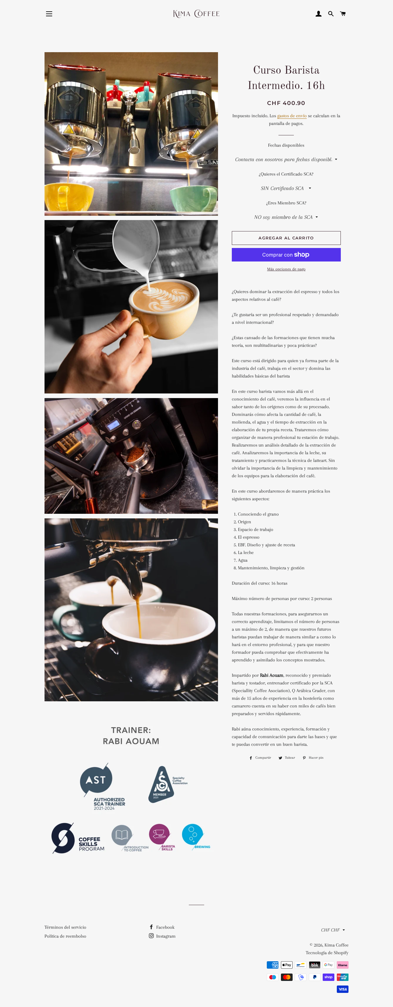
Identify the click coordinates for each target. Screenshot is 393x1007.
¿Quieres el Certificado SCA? (286, 174)
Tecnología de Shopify (327, 952)
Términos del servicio (65, 927)
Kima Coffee (336, 945)
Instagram (165, 936)
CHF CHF (330, 930)
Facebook (164, 927)
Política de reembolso (65, 936)
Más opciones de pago (286, 269)
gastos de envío (292, 115)
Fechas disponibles (286, 145)
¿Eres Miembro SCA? (286, 203)
